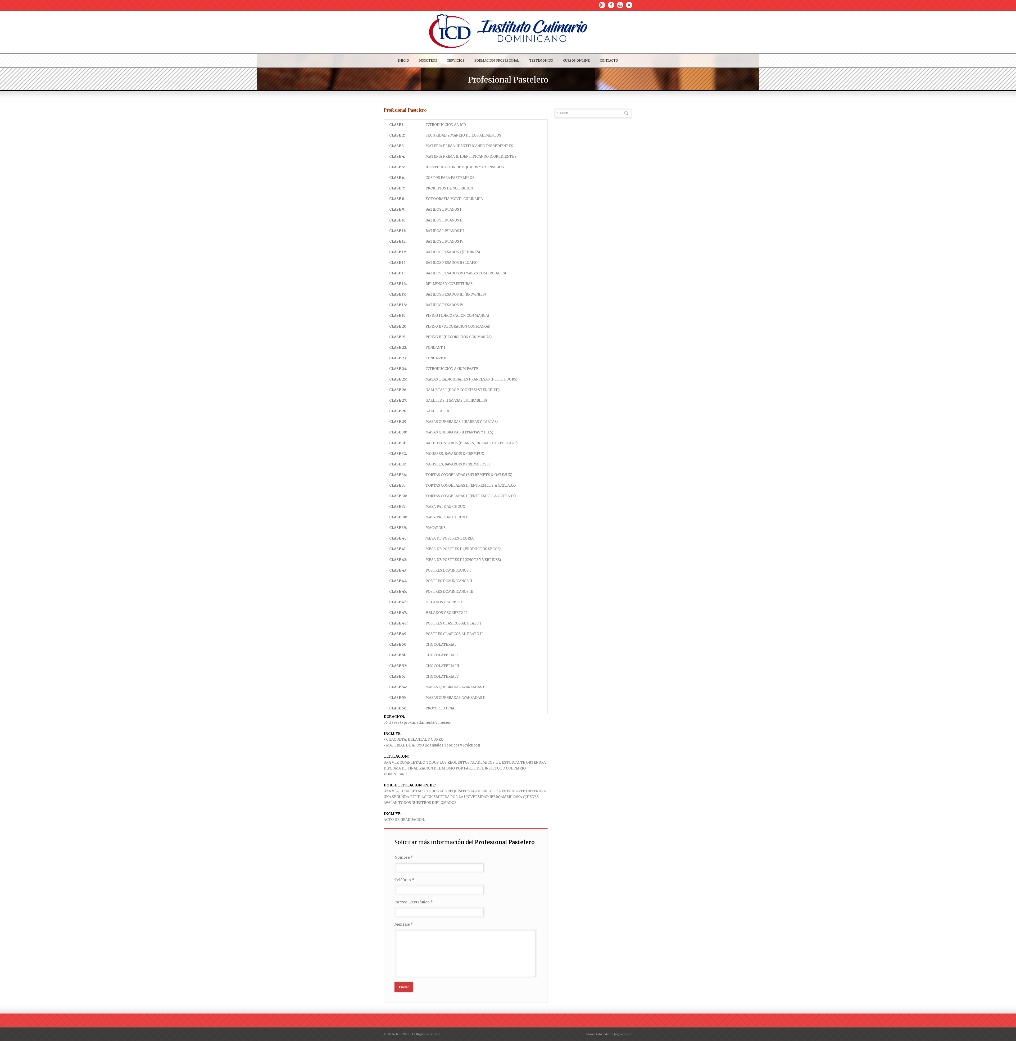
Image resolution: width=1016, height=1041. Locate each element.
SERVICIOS (455, 60)
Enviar (404, 987)
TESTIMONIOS (541, 60)
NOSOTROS (428, 60)
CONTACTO (609, 60)
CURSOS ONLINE (576, 60)
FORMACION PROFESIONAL (496, 60)
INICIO (403, 60)
